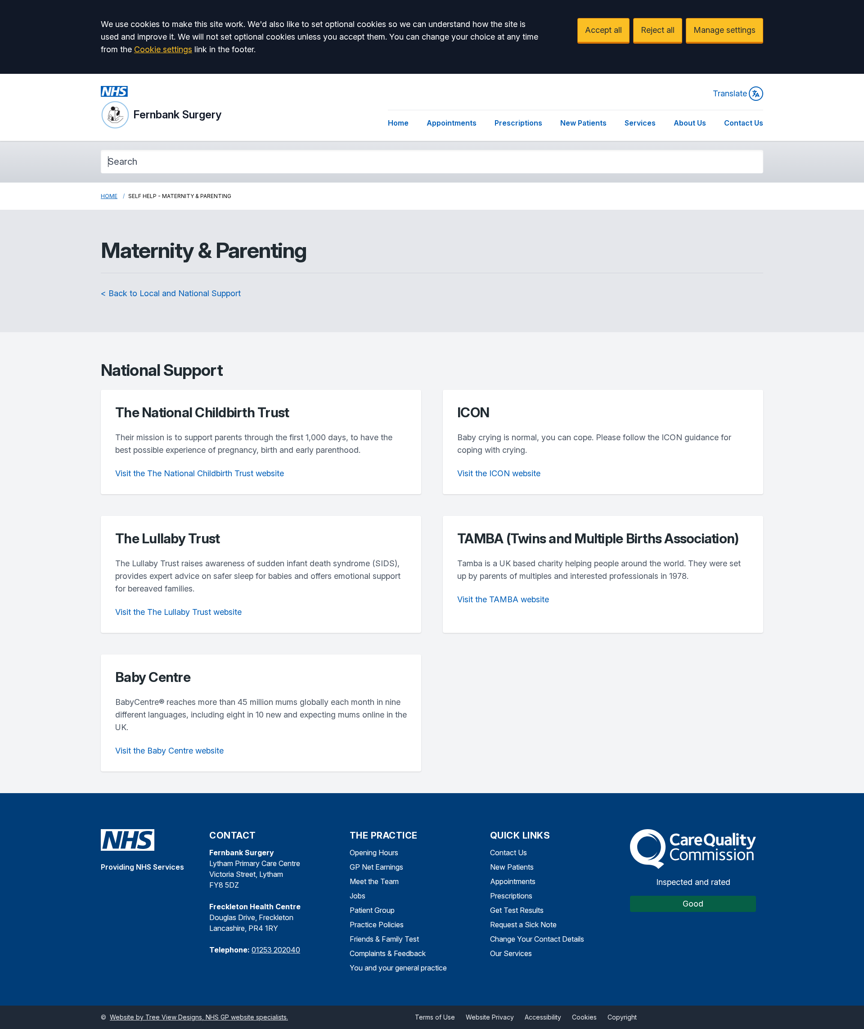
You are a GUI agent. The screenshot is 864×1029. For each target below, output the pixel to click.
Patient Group (372, 910)
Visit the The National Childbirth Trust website (199, 473)
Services (640, 122)
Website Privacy (490, 1017)
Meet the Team (374, 881)
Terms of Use (435, 1017)
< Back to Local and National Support (171, 293)
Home (398, 122)
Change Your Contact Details (537, 938)
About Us (690, 122)
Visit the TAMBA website (503, 599)
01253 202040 (276, 949)
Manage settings (724, 30)
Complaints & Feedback (388, 953)
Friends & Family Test (384, 938)
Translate (730, 93)
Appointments (452, 122)
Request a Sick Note (523, 924)
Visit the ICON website (498, 473)
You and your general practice (398, 967)
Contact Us (743, 122)
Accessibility (543, 1017)
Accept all (603, 30)
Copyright (622, 1017)
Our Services (511, 953)
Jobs (357, 895)
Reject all (658, 30)
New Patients (583, 122)
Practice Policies (377, 924)
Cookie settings (163, 49)
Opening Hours (374, 852)
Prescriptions (518, 122)
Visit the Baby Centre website (169, 750)
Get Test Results (517, 910)
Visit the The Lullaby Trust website (178, 612)
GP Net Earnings (376, 866)
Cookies (584, 1017)
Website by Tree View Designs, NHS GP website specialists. (199, 1017)
